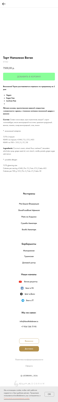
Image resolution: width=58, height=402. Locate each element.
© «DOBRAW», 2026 (29, 376)
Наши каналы (29, 274)
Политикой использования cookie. (17, 398)
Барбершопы (29, 243)
